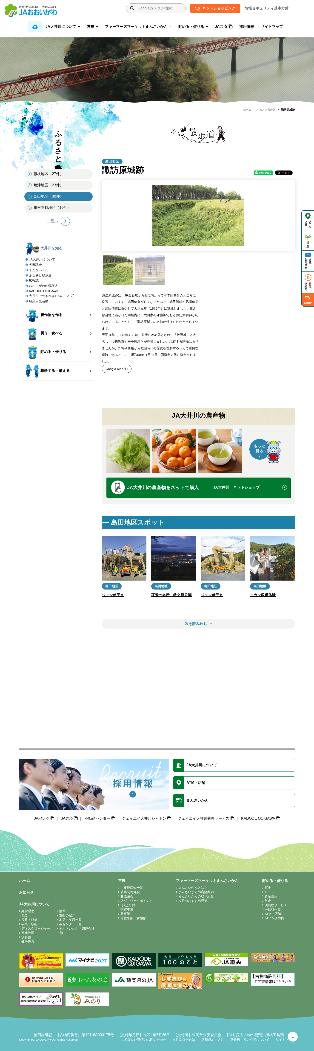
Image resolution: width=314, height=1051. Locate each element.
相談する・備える (55, 370)
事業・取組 (29, 924)
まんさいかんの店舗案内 (196, 892)
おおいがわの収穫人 (43, 286)
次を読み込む (196, 624)
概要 (24, 915)
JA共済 (221, 26)
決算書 (26, 937)
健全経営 (27, 941)
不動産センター (97, 818)
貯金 (268, 887)
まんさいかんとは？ (192, 887)
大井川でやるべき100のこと (49, 296)
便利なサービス (276, 905)
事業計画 (27, 933)
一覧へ (52, 221)
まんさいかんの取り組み (196, 896)
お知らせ (26, 892)
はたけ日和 (128, 905)
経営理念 (27, 911)
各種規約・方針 (213, 1039)
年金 (268, 901)
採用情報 (246, 26)
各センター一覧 (70, 924)
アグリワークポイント (136, 901)
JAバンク (41, 818)
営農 (90, 26)
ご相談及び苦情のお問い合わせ (143, 1039)
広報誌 (34, 280)
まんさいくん (38, 270)
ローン (269, 892)
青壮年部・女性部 (133, 918)
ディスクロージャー (35, 928)
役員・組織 (29, 920)
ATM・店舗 (273, 914)
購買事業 (126, 909)
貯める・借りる (191, 26)
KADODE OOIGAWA (43, 291)
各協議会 (35, 264)
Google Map (114, 369)
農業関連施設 (130, 892)
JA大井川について (61, 26)
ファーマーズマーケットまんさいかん (136, 26)
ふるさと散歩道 (266, 109)
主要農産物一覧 (131, 887)
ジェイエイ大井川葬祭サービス (203, 818)
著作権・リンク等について (250, 1039)
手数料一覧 (273, 909)
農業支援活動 (38, 301)
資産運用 (271, 896)
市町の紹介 (67, 915)
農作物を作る (51, 315)
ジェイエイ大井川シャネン (144, 818)
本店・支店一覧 (70, 920)
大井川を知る (51, 248)
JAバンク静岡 (274, 918)
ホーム (247, 109)
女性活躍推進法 (184, 1039)
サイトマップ (272, 26)
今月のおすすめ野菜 (192, 901)
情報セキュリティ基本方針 (267, 8)
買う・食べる (51, 333)
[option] (198, 215)
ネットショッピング (218, 8)
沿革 (62, 911)
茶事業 (125, 914)
